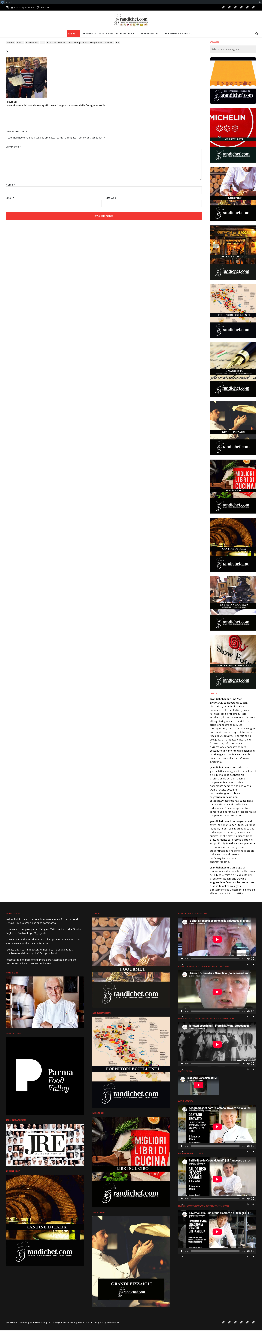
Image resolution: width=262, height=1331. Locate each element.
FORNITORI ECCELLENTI (177, 33)
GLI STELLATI (106, 33)
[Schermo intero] (252, 961)
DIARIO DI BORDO (150, 33)
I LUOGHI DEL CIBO (126, 33)
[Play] (181, 961)
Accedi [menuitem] (8, 2)
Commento (13, 146)
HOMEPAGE (89, 33)
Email (10, 197)
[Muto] (248, 961)
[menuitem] (2, 2)
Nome (10, 184)
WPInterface (113, 1322)
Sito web (111, 197)
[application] (217, 939)
